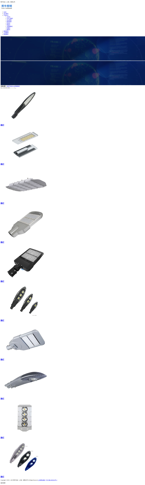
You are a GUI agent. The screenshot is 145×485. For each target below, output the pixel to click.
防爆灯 (8, 28)
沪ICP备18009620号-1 (51, 480)
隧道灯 (8, 29)
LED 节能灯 (10, 18)
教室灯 (8, 24)
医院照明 (9, 21)
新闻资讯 (6, 31)
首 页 (5, 12)
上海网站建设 (41, 480)
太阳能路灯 (10, 26)
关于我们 (6, 13)
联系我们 (6, 34)
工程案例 (6, 32)
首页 (8, 86)
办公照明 (9, 20)
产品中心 (6, 15)
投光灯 (8, 23)
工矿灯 (8, 16)
